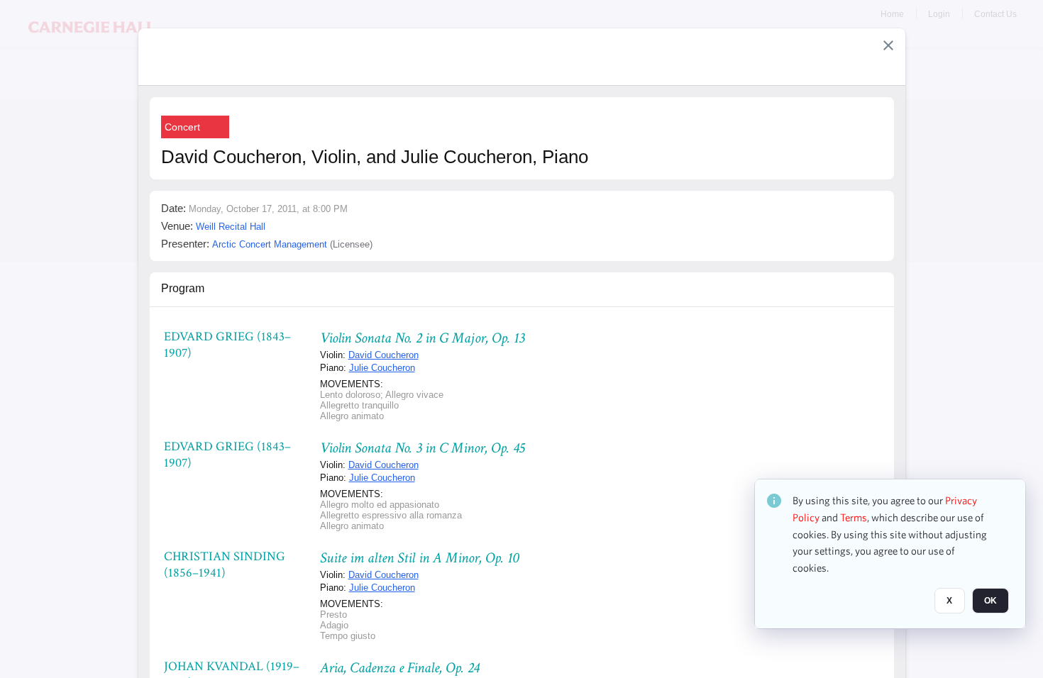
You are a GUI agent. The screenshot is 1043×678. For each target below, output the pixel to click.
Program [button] (182, 288)
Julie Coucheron (382, 367)
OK (990, 601)
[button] (888, 45)
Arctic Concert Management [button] (269, 244)
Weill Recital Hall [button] (230, 226)
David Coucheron (383, 355)
